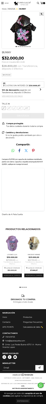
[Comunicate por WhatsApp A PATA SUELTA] (41, 385)
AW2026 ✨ (13, 9)
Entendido (23, 401)
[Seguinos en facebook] (10, 357)
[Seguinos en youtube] (15, 357)
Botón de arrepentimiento (23, 388)
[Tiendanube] (23, 375)
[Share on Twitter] (26, 150)
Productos (27, 317)
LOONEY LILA (12, 254)
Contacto (6, 322)
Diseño (5, 214)
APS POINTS (8, 327)
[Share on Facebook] (19, 150)
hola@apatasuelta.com (15, 341)
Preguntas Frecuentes (32, 322)
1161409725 (10, 337)
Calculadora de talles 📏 (33, 327)
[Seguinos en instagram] (4, 357)
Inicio (4, 9)
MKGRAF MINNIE (34, 254)
